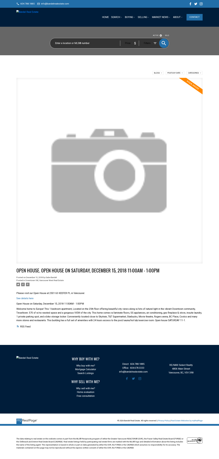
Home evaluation (85, 392)
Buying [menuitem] (129, 17)
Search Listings (85, 373)
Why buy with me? (85, 365)
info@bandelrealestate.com (55, 3)
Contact (195, 17)
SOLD (167, 35)
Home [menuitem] (105, 17)
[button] (25, 3)
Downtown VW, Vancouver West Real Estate (44, 280)
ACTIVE (156, 35)
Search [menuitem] (115, 17)
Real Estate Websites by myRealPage (187, 420)
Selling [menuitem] (142, 17)
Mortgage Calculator (85, 369)
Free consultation (86, 396)
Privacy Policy (164, 420)
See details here (25, 298)
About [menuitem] (177, 17)
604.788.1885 (27, 3)
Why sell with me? (85, 388)
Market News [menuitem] (160, 17)
